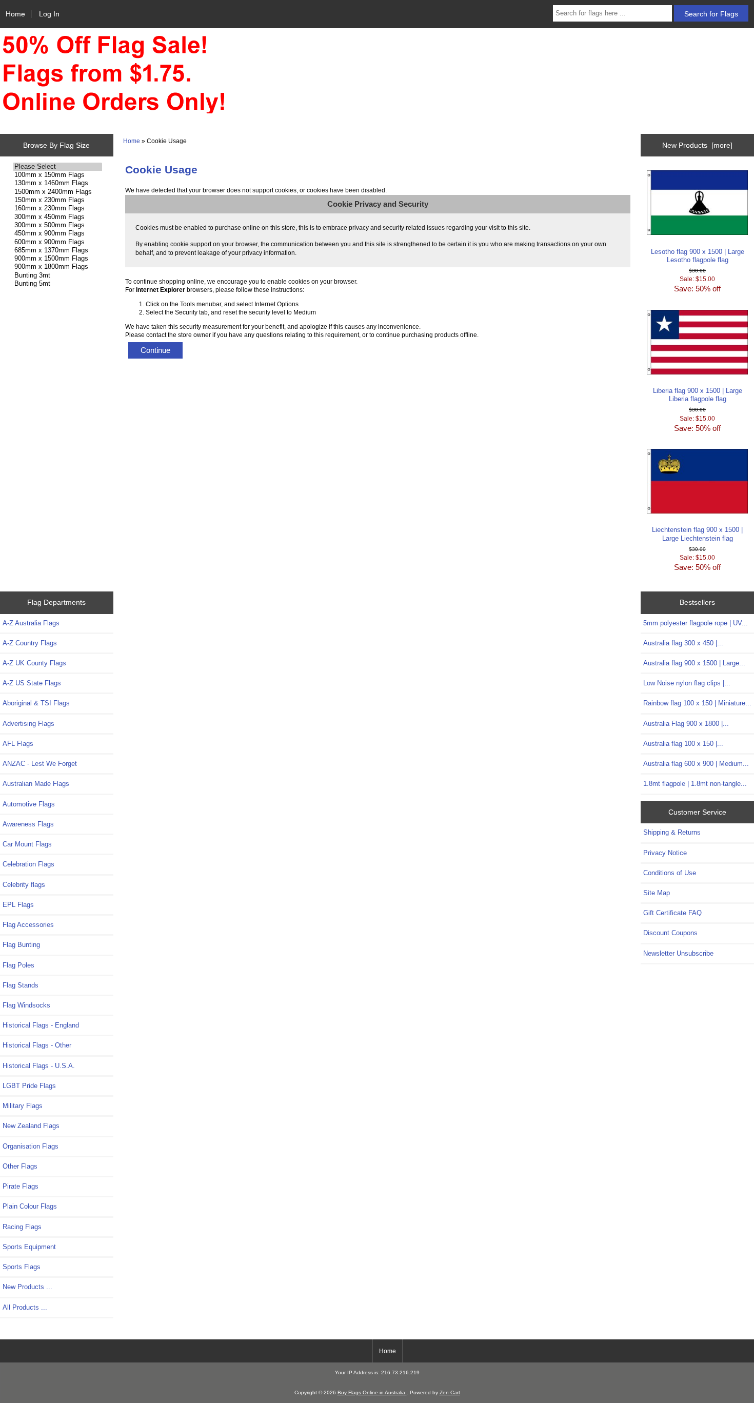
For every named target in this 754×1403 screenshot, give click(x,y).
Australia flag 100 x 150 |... (683, 743)
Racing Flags (22, 1227)
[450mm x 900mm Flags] (57, 233)
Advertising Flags (28, 723)
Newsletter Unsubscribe (678, 953)
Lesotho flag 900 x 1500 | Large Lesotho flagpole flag (697, 256)
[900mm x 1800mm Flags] (57, 267)
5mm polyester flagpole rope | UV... (695, 623)
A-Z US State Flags (32, 683)
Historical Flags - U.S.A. (39, 1066)
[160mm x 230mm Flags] (57, 208)
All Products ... (25, 1307)
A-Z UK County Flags (34, 663)
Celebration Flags (28, 864)
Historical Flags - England (41, 1025)
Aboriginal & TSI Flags (36, 703)
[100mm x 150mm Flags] (57, 175)
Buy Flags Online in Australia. (372, 1392)
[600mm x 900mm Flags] (57, 242)
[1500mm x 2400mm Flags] (57, 192)
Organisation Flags (30, 1146)
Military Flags (23, 1106)
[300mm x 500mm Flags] (57, 225)
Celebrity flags (24, 884)
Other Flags (20, 1166)
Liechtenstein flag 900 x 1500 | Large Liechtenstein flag (697, 534)
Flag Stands (20, 985)
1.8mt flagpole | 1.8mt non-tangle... (695, 783)
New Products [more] (697, 145)
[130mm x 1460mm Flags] (57, 183)
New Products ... (27, 1287)
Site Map (656, 893)
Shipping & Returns (672, 832)
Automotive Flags (29, 804)
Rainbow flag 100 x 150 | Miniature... (697, 703)
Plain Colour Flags (30, 1206)
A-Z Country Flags (30, 643)
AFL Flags (18, 743)
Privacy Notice (665, 853)
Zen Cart (450, 1392)
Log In (49, 14)
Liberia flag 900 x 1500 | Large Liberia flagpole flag (697, 395)
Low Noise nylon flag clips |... (686, 683)
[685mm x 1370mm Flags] (57, 250)
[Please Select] (57, 167)
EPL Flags (18, 904)
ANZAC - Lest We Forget (40, 763)
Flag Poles (18, 965)
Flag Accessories (28, 924)
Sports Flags (22, 1267)
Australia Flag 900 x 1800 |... (686, 723)
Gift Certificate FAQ (672, 913)
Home (15, 14)
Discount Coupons (670, 933)
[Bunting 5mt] (57, 284)
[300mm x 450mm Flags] (57, 217)
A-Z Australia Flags (31, 623)
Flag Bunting (21, 944)
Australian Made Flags (36, 783)
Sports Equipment (29, 1247)
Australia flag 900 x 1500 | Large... (694, 663)
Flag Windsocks (26, 1005)
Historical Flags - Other (37, 1045)
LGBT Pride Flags (29, 1086)
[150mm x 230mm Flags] (57, 200)
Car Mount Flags (27, 844)
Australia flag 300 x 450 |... (683, 643)
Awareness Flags (28, 824)
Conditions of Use (669, 873)
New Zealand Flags (31, 1126)
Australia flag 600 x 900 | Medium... (696, 763)
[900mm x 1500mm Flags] (57, 258)
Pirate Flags (20, 1186)
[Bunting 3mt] (57, 275)
